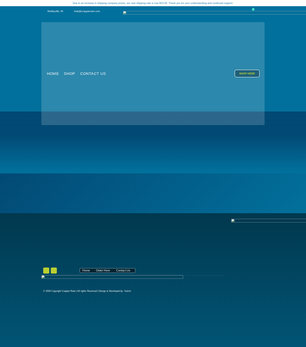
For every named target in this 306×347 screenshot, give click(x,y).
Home (53, 73)
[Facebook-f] (46, 271)
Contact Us (93, 73)
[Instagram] (54, 271)
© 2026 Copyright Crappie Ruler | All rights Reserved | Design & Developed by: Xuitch (87, 291)
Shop (69, 73)
